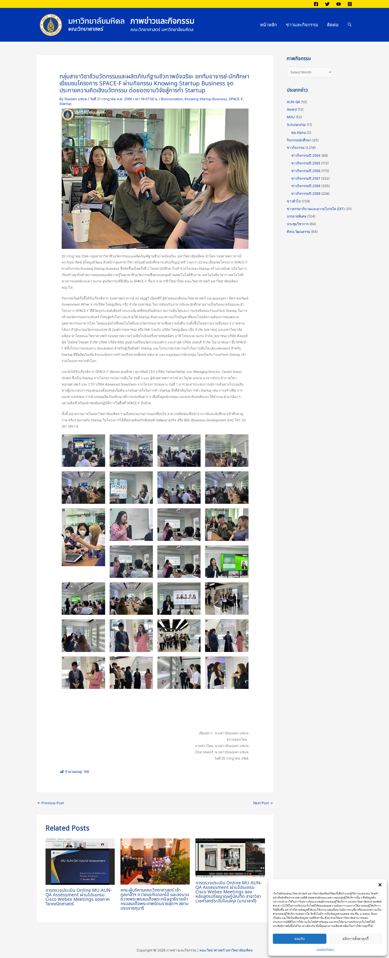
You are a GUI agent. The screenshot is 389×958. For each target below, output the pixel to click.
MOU (291, 117)
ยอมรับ (299, 939)
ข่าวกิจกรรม (296, 147)
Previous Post (50, 803)
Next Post (263, 803)
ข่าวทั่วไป (294, 201)
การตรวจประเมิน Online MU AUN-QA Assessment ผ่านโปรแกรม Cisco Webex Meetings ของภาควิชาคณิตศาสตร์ (78, 897)
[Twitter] (327, 4)
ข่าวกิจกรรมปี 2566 (305, 171)
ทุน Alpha (298, 132)
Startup (65, 104)
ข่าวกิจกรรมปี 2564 (306, 155)
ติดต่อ (333, 24)
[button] (380, 885)
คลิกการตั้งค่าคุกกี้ (355, 939)
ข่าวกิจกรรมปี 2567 (305, 178)
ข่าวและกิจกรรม (302, 24)
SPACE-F (236, 99)
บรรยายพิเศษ (296, 216)
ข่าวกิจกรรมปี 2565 (305, 163)
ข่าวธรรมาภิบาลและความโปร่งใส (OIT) (316, 209)
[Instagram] (350, 4)
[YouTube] (338, 4)
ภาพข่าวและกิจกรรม (162, 21)
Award (292, 109)
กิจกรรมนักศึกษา (299, 140)
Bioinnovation (172, 99)
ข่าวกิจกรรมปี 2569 (305, 193)
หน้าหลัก (268, 24)
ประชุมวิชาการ (298, 224)
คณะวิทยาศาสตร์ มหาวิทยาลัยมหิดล (226, 950)
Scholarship (296, 125)
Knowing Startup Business (206, 99)
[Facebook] (316, 4)
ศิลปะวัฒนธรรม (298, 231)
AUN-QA (293, 102)
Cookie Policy (325, 949)
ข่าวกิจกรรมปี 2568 (305, 186)
